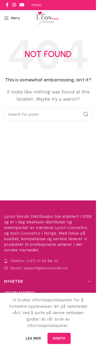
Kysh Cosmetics (25, 233)
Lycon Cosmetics (71, 227)
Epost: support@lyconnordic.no (39, 268)
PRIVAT (36, 5)
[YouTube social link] (22, 5)
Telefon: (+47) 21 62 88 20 (34, 261)
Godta (59, 338)
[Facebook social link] (7, 5)
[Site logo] (48, 17)
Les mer (34, 338)
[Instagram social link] (14, 5)
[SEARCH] (86, 114)
